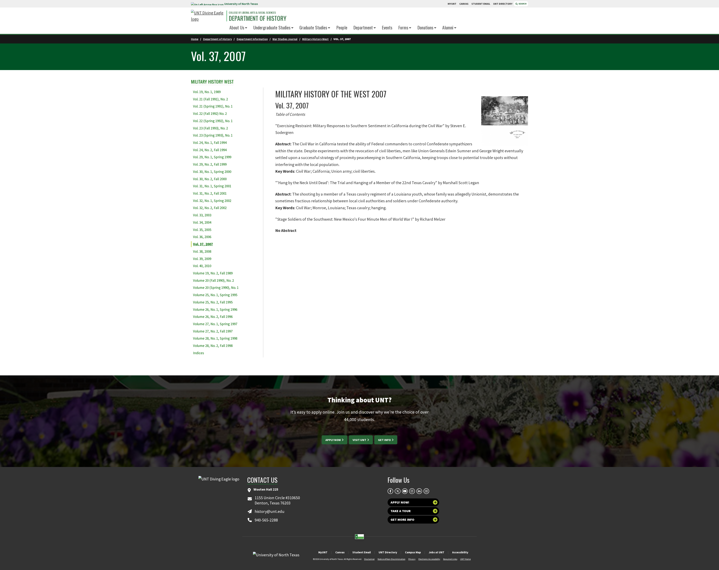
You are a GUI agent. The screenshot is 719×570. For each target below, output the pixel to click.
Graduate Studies (313, 27)
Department (363, 27)
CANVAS (463, 3)
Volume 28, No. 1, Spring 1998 (215, 338)
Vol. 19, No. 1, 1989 (207, 92)
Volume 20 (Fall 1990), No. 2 (213, 280)
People (341, 27)
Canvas (340, 552)
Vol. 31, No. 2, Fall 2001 (210, 193)
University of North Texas (241, 4)
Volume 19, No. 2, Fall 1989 (213, 273)
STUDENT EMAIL (480, 3)
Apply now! (400, 502)
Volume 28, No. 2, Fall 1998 (213, 345)
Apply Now (333, 440)
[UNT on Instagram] (412, 491)
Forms (403, 27)
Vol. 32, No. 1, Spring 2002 (212, 200)
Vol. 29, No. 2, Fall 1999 (210, 164)
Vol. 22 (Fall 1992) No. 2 (210, 113)
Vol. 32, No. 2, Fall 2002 (210, 207)
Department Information (252, 39)
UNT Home (465, 559)
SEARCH (522, 3)
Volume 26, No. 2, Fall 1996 (213, 316)
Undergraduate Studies (271, 27)
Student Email (361, 552)
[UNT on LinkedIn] (419, 491)
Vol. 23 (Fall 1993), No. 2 (210, 128)
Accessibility (460, 552)
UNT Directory (388, 552)
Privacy (411, 559)
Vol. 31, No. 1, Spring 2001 (212, 186)
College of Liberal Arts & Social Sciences (252, 12)
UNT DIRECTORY (502, 3)
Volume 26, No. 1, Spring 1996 (215, 309)
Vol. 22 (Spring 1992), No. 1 (213, 121)
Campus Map (413, 552)
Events (387, 27)
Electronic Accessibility (429, 559)
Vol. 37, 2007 (203, 244)
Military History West (315, 39)
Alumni (447, 27)
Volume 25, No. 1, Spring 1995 (215, 295)
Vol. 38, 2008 (202, 251)
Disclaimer (369, 559)
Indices (198, 353)
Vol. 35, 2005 (202, 229)
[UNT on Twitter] (397, 491)
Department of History (257, 18)
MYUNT (452, 3)
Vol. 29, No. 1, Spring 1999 (212, 157)
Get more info (402, 519)
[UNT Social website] (426, 491)
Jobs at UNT (436, 552)
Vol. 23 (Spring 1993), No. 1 (213, 135)
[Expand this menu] (246, 28)
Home (194, 39)
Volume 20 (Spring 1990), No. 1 (216, 287)
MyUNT (322, 552)
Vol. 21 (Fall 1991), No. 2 (210, 99)
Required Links (450, 559)
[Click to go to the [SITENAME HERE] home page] (208, 16)
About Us (236, 27)
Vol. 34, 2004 (202, 222)
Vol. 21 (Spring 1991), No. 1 (213, 106)
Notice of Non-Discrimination (391, 559)
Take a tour (401, 511)
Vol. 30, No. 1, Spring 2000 (212, 171)
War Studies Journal (284, 39)
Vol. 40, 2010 (202, 266)
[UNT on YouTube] (405, 491)
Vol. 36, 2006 (202, 237)
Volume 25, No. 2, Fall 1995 (213, 302)
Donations (425, 27)
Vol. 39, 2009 (202, 258)
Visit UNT (360, 440)
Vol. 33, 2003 (202, 215)
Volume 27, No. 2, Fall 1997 (213, 331)
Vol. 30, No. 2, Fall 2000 (210, 179)
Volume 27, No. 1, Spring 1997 (215, 324)
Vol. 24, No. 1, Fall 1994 (210, 142)
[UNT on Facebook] (390, 491)
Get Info (384, 440)
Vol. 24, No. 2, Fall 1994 (210, 150)
